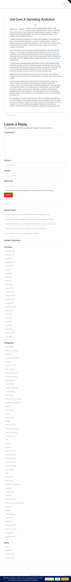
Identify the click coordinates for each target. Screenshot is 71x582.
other (7, 473)
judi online (8, 447)
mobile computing (10, 454)
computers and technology (13, 399)
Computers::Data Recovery (13, 402)
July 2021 (8, 269)
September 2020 (10, 306)
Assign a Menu (35, 575)
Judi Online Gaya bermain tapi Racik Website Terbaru (22, 233)
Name (8, 160)
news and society (10, 462)
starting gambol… (10, 514)
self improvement (10, 499)
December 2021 (10, 251)
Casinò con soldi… (10, 365)
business (8, 361)
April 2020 (8, 325)
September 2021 (10, 262)
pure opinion (9, 480)
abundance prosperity (12, 350)
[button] (64, 4)
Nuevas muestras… (11, 465)
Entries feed (9, 550)
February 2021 (9, 288)
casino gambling (10, 369)
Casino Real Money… (11, 376)
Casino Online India (11, 373)
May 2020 (8, 321)
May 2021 (8, 277)
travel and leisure (10, 525)
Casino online (10, 115)
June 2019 (8, 336)
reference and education (12, 484)
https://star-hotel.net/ (51, 52)
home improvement (11, 432)
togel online (8, 521)
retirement (8, 488)
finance (7, 413)
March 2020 (9, 329)
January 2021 (9, 292)
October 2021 (9, 258)
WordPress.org (9, 558)
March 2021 (9, 284)
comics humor (9, 384)
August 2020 (9, 310)
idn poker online (10, 436)
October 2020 (9, 303)
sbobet (42, 43)
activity (16, 52)
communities (9, 395)
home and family (10, 424)
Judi (6, 439)
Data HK (7, 406)
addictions (8, 354)
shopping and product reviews (14, 503)
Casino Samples (10, 380)
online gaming (9, 469)
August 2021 (9, 266)
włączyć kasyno (10, 536)
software (8, 510)
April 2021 (8, 280)
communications (10, 391)
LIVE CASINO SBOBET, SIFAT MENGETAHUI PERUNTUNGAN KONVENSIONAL (31, 224)
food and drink (9, 417)
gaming (7, 421)
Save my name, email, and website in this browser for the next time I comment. (30, 190)
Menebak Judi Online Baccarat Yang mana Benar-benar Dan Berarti (26, 228)
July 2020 (8, 314)
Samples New (9, 491)
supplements (9, 517)
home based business (12, 428)
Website (8, 181)
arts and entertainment (12, 358)
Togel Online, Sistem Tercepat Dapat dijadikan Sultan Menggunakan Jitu (28, 214)
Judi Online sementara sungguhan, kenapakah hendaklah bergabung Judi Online (30, 219)
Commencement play (11, 387)
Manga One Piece (10, 451)
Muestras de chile (10, 458)
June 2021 (8, 273)
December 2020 (10, 295)
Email (7, 170)
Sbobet (49, 58)
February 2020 (9, 332)
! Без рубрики (9, 346)
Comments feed (10, 554)
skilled (54, 76)
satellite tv (8, 495)
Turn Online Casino (11, 529)
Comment (10, 132)
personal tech (9, 477)
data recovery (9, 410)
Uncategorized (9, 532)
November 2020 (10, 299)
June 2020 (8, 318)
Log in (7, 546)
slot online (8, 506)
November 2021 (10, 254)
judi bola (8, 443)
